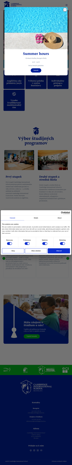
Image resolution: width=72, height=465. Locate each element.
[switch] (27, 243)
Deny (13, 251)
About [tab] (59, 218)
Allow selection (36, 251)
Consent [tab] (12, 218)
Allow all (59, 251)
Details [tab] (36, 218)
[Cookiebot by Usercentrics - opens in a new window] (62, 213)
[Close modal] (65, 9)
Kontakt (36, 70)
